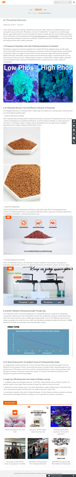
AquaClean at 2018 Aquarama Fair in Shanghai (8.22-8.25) (38, 463)
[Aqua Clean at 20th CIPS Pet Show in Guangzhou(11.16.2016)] (15, 448)
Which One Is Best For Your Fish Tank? (15, 431)
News (38, 9)
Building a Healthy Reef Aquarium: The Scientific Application (61, 432)
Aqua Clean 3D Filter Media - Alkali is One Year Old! (38, 431)
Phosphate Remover (40, 36)
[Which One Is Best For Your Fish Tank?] (15, 416)
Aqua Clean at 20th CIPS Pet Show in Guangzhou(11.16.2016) (15, 463)
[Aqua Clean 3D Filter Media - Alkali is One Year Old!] (38, 416)
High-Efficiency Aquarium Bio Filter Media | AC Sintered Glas (61, 463)
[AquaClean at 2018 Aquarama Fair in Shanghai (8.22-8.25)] (38, 448)
